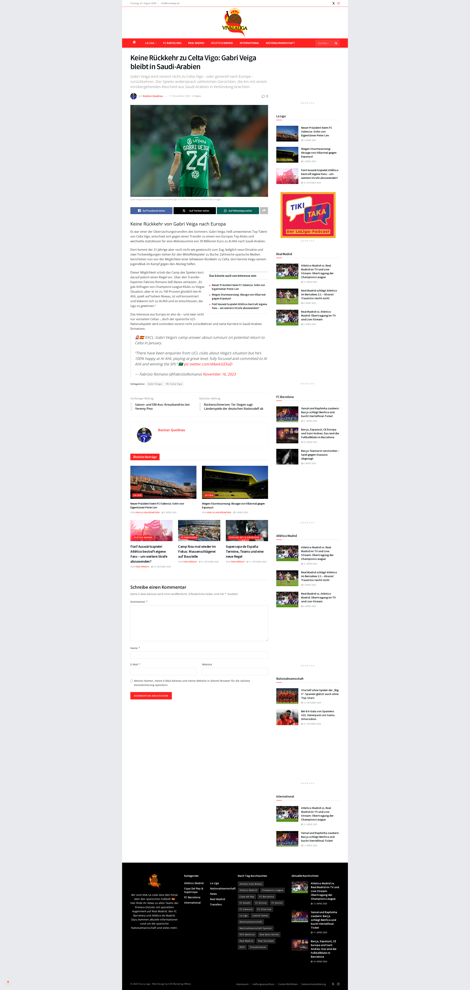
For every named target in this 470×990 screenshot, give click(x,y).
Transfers (216, 904)
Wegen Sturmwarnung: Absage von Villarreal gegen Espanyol (319, 152)
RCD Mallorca (247, 934)
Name (135, 648)
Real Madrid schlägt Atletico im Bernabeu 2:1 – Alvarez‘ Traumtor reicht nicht (319, 294)
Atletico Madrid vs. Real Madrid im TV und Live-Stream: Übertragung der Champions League (317, 271)
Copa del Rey (247, 896)
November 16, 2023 (219, 374)
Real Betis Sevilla (269, 934)
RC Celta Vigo (174, 383)
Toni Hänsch (142, 566)
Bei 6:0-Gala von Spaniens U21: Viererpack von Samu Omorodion (318, 715)
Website (207, 664)
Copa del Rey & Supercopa (244, 537)
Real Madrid (196, 43)
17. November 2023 (179, 96)
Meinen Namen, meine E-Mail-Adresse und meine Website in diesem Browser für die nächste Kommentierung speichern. (192, 683)
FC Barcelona (172, 43)
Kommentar (139, 601)
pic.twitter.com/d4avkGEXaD (208, 364)
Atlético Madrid (142, 537)
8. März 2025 (309, 463)
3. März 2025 (169, 512)
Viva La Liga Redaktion (147, 512)
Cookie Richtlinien (288, 984)
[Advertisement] (308, 76)
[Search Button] (336, 43)
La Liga (149, 43)
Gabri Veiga (155, 383)
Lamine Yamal (260, 915)
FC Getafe (245, 902)
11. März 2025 (310, 420)
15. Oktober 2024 (209, 561)
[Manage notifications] (8, 982)
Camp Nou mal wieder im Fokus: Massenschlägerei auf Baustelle (197, 551)
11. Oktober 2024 (257, 561)
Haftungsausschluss (263, 984)
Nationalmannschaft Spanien (256, 928)
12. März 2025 (310, 281)
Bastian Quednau (153, 96)
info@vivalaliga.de (170, 3)
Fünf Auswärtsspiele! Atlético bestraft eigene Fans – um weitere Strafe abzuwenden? (320, 174)
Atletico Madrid (222, 43)
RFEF (242, 947)
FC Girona (261, 902)
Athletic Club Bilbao (251, 883)
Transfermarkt (258, 947)
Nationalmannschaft (280, 43)
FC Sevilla (277, 902)
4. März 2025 (309, 303)
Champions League (272, 890)
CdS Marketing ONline (179, 983)
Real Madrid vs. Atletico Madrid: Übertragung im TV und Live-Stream (318, 315)
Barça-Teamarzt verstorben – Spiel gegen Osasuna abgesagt (320, 454)
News (198, 96)
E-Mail (135, 664)
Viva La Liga (144, 983)
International (249, 43)
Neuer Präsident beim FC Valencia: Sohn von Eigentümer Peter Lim (316, 131)
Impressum (242, 984)
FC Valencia (246, 909)
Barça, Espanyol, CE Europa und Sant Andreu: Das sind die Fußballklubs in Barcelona (320, 433)
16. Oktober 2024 (162, 566)
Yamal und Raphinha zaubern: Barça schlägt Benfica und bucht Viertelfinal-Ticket (320, 412)
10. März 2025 (310, 442)
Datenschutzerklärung (313, 984)
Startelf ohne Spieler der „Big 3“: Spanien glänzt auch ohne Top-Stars (320, 694)
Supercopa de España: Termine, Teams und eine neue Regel (245, 551)
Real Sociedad (266, 940)
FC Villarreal (264, 909)
